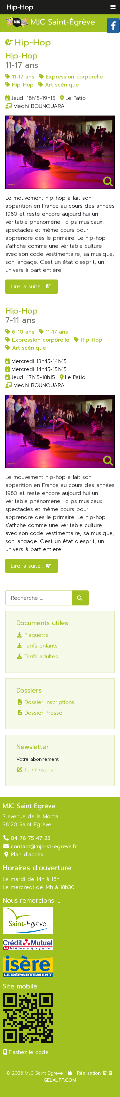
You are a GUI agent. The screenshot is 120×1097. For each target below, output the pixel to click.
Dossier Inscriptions (49, 702)
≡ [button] (113, 7)
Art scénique (61, 85)
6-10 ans (22, 332)
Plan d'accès (27, 855)
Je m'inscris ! (40, 769)
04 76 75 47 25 (30, 838)
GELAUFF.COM (60, 1080)
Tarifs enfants (41, 646)
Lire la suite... (28, 287)
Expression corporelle (73, 77)
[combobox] (38, 597)
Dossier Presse (43, 713)
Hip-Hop (22, 85)
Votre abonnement (37, 759)
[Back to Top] (105, 1081)
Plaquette (36, 635)
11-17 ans (22, 77)
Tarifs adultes (41, 656)
